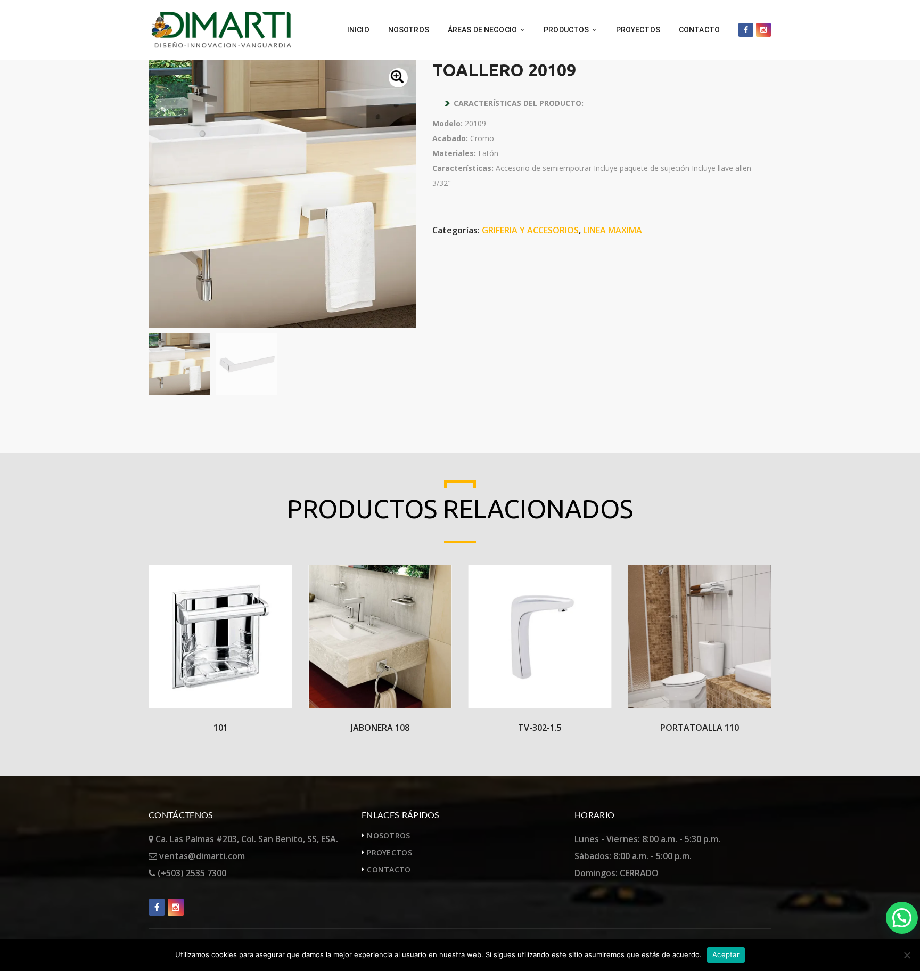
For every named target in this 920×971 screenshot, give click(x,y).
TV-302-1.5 (540, 727)
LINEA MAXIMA (612, 230)
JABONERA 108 (380, 727)
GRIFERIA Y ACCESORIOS (530, 230)
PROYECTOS (389, 852)
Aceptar (726, 954)
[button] (398, 77)
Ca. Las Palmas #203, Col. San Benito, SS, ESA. (245, 839)
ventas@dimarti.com (201, 856)
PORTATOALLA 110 (699, 727)
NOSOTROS (388, 835)
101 (220, 727)
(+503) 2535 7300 (190, 873)
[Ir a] (745, 30)
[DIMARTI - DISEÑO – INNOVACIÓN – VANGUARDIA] (221, 29)
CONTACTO (388, 869)
